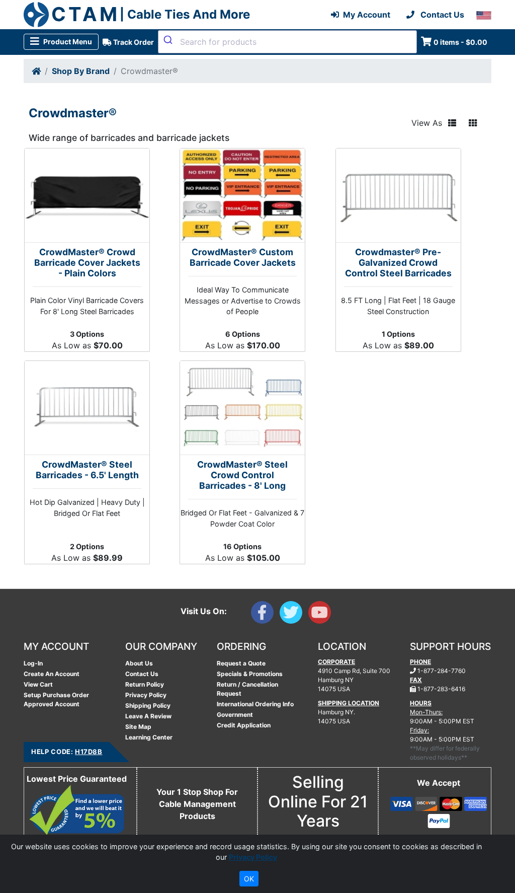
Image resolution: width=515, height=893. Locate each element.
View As (426, 123)
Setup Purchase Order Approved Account (56, 699)
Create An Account (51, 674)
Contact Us (141, 674)
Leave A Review (148, 716)
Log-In (33, 663)
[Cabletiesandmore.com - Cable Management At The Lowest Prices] (36, 14)
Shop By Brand (81, 71)
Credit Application (244, 725)
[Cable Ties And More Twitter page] (294, 615)
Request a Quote (241, 663)
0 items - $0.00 (460, 42)
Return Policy (144, 684)
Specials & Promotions (250, 674)
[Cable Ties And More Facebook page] (265, 615)
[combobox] (287, 41)
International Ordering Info (255, 704)
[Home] (36, 71)
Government (235, 714)
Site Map (138, 726)
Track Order (133, 42)
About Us (139, 663)
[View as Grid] (472, 122)
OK (249, 878)
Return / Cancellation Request (247, 689)
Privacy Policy (145, 695)
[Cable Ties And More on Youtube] (321, 615)
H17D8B (88, 752)
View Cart (38, 684)
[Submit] (169, 40)
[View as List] (452, 122)
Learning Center (149, 737)
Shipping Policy (147, 705)
